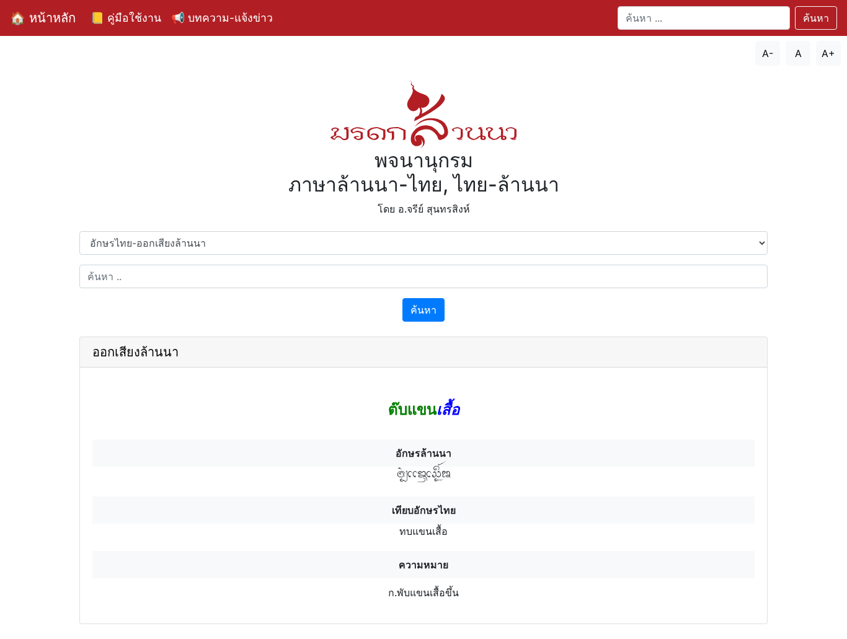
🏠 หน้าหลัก (43, 18)
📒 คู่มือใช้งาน (126, 17)
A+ (828, 53)
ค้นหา (816, 18)
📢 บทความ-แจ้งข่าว (222, 17)
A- (767, 53)
